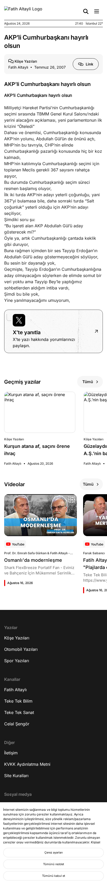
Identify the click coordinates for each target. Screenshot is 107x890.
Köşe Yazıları (16, 637)
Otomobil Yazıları (21, 649)
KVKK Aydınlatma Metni (27, 764)
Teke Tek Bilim (18, 701)
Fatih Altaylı (15, 689)
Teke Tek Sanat (19, 712)
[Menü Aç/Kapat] (96, 11)
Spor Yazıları (16, 660)
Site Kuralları (16, 775)
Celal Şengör (16, 723)
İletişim (11, 752)
